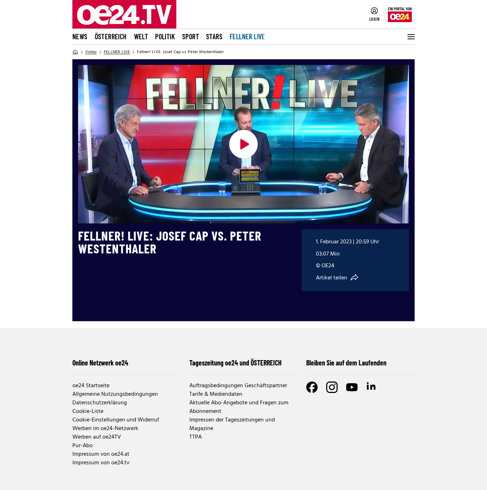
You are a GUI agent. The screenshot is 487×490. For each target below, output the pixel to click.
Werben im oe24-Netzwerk (105, 428)
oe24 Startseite (90, 385)
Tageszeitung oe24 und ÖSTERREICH (235, 362)
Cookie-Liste (87, 411)
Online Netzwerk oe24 (100, 362)
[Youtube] (352, 387)
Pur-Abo (82, 445)
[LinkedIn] (372, 387)
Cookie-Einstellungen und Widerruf (115, 420)
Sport (190, 36)
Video (91, 52)
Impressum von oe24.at (100, 454)
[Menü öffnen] (410, 36)
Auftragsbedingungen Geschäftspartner (238, 385)
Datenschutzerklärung (99, 403)
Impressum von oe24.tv (100, 463)
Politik (165, 36)
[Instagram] (332, 387)
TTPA (195, 437)
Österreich (111, 36)
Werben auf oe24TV (96, 437)
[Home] (75, 52)
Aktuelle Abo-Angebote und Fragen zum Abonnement (238, 407)
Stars (214, 36)
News (80, 36)
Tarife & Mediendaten (215, 394)
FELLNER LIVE (247, 36)
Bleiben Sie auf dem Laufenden (346, 362)
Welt (141, 36)
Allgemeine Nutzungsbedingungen (115, 394)
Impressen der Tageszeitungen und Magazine (232, 424)
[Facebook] (312, 387)
